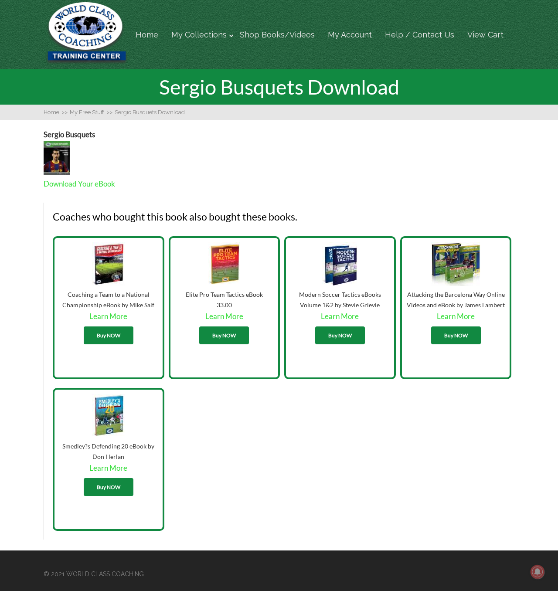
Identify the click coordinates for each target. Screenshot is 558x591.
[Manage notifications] (537, 572)
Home (147, 34)
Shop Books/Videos (277, 34)
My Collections (199, 34)
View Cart (485, 34)
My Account (350, 34)
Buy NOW (108, 335)
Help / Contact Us (419, 34)
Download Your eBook (79, 183)
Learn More (108, 316)
